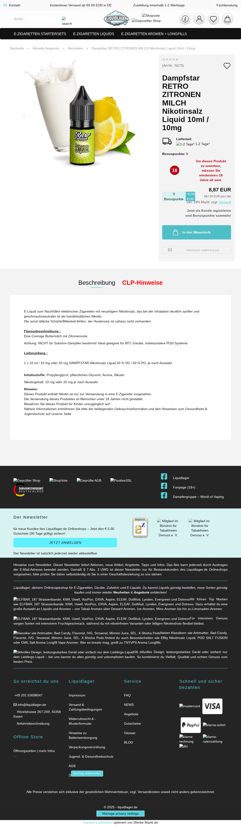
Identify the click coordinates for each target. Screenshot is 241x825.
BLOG (128, 742)
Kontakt (14, 5)
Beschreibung (96, 282)
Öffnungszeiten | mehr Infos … (34, 753)
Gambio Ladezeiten (97, 822)
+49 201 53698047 (28, 695)
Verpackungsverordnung (87, 747)
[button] (199, 19)
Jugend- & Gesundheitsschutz (91, 756)
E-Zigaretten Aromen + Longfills (154, 34)
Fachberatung (226, 5)
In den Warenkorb (196, 232)
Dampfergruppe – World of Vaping (198, 497)
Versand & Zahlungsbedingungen (85, 707)
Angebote (141, 592)
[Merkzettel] (213, 19)
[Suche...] (64, 19)
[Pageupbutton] (231, 818)
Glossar (130, 733)
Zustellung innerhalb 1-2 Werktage (158, 5)
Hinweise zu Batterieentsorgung (83, 735)
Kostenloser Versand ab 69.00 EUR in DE (80, 5)
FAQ (127, 695)
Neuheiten (121, 592)
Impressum (77, 695)
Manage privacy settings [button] (120, 813)
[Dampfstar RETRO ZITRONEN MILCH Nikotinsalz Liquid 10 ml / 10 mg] (82, 113)
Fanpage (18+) (184, 487)
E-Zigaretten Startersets (40, 34)
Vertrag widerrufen (87, 773)
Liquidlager (181, 478)
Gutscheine (132, 723)
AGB (72, 766)
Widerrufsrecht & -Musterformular (82, 721)
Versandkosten (149, 792)
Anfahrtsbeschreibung (32, 723)
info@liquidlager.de (31, 705)
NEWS (129, 705)
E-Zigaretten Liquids (93, 34)
